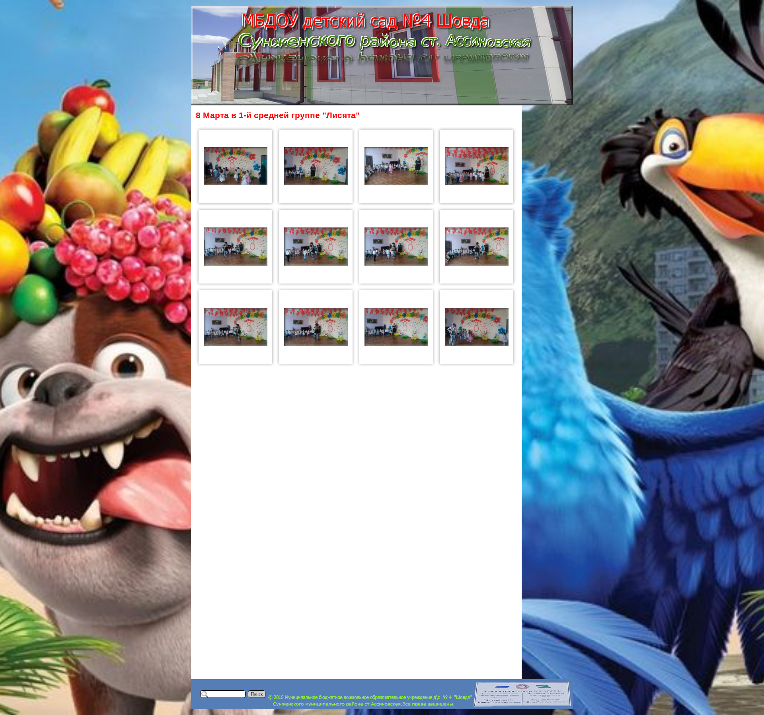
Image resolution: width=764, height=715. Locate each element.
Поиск (257, 694)
